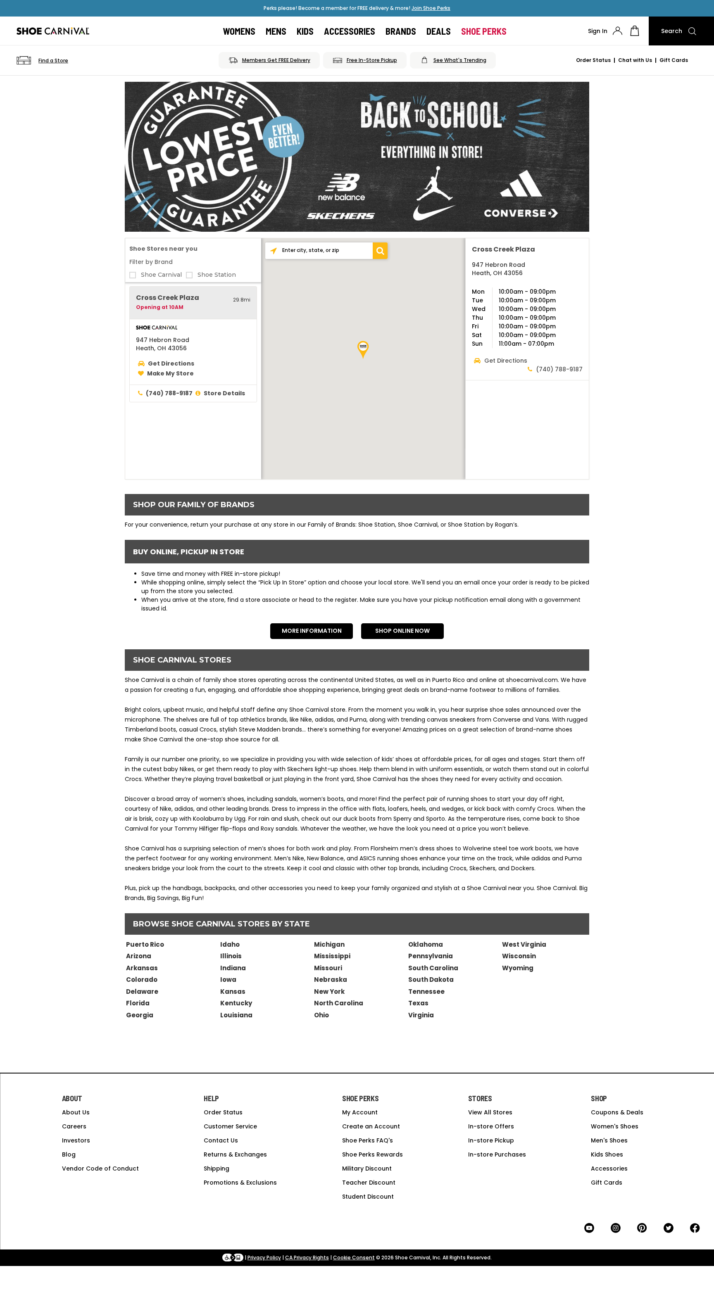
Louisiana (236, 1015)
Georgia (139, 1015)
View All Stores (490, 1112)
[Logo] (53, 31)
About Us (76, 1112)
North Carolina (338, 1003)
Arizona (138, 956)
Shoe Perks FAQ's (367, 1140)
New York (329, 991)
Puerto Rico (145, 944)
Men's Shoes (609, 1140)
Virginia (421, 1015)
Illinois (231, 956)
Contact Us (221, 1140)
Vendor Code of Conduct (100, 1168)
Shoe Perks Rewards (372, 1154)
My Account (360, 1112)
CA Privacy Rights (307, 1257)
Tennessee (426, 991)
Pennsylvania (430, 956)
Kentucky (236, 1003)
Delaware (142, 991)
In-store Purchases (497, 1154)
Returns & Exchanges (235, 1154)
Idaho (230, 944)
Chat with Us (635, 60)
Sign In (597, 31)
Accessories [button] (349, 31)
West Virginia (524, 944)
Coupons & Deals (617, 1112)
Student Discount (368, 1196)
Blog (69, 1154)
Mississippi (332, 956)
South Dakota (431, 979)
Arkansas (142, 968)
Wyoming (517, 968)
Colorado (141, 979)
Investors (76, 1140)
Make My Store (170, 373)
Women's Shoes (614, 1126)
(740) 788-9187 (169, 393)
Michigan (329, 944)
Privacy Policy (264, 1257)
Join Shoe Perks (431, 8)
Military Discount (367, 1168)
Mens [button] (276, 31)
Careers (74, 1126)
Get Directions (171, 363)
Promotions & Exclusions (240, 1182)
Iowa (228, 979)
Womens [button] (239, 31)
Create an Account (371, 1126)
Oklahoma (425, 944)
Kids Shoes (607, 1154)
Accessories (609, 1168)
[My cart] (635, 31)
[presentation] (617, 31)
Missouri (328, 968)
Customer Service (230, 1126)
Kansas (232, 991)
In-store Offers (491, 1126)
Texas (418, 1003)
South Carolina (433, 968)
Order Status (593, 60)
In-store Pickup (491, 1140)
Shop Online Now (402, 631)
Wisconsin (519, 956)
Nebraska (330, 979)
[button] (380, 250)
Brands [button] (401, 31)
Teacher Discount (368, 1182)
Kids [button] (305, 31)
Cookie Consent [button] (354, 1257)
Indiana (233, 968)
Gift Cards (673, 60)
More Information (312, 631)
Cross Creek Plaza (167, 297)
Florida (138, 1003)
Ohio (321, 1015)
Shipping (216, 1168)
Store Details (224, 393)
